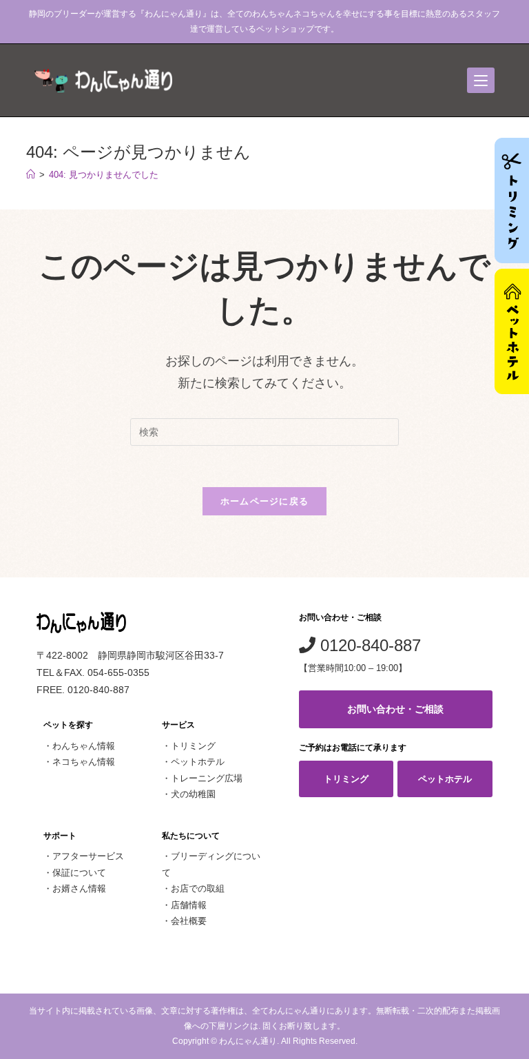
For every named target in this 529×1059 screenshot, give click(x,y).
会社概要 (189, 921)
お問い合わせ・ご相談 (395, 708)
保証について (79, 872)
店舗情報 (189, 905)
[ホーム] (30, 174)
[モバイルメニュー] (481, 80)
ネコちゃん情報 (83, 762)
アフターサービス (88, 856)
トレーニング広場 (206, 778)
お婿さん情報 (79, 888)
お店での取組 (198, 888)
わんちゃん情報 (83, 746)
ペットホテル (198, 762)
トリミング (193, 746)
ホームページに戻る (264, 501)
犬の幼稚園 (193, 794)
